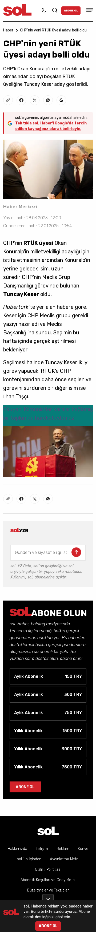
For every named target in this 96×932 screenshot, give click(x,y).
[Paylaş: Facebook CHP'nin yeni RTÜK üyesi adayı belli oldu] (21, 100)
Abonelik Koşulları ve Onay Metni (48, 880)
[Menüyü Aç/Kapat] (89, 10)
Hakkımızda (17, 848)
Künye (83, 848)
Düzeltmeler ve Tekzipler (48, 890)
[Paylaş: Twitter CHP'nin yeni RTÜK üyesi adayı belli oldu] (34, 100)
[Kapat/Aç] (48, 897)
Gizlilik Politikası (48, 869)
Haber (8, 30)
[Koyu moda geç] (44, 10)
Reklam (63, 848)
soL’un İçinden (29, 859)
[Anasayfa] (48, 830)
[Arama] (54, 10)
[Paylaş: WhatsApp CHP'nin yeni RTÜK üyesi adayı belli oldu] (48, 100)
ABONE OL (71, 10)
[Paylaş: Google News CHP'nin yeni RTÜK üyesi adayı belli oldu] (61, 100)
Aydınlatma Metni (64, 859)
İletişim (42, 848)
